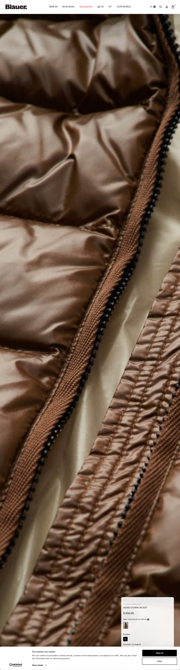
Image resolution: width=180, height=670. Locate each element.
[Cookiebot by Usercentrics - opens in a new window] (16, 665)
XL (125, 639)
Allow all (159, 653)
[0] (173, 7)
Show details (37, 665)
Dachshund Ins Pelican (135, 619)
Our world (124, 6)
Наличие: (127, 644)
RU (151, 7)
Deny (159, 661)
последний (136, 644)
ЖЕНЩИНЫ (86, 6)
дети (100, 6)
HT (110, 6)
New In (53, 6)
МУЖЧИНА (68, 6)
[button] (136, 619)
